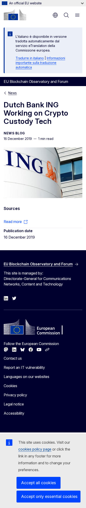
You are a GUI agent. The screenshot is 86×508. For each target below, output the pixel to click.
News (12, 93)
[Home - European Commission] (15, 14)
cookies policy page (34, 449)
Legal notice (14, 404)
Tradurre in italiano (30, 58)
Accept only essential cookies (49, 496)
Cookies (10, 385)
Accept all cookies (38, 482)
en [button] (55, 15)
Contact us (13, 358)
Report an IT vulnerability (24, 367)
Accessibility (14, 413)
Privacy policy (15, 395)
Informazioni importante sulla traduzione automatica (40, 62)
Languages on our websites (26, 376)
